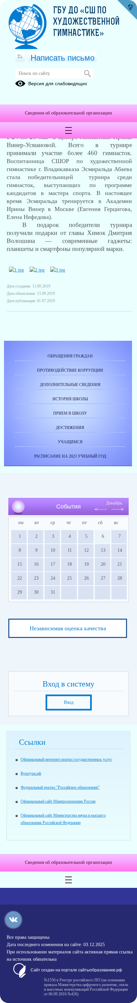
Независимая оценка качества (68, 628)
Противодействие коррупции (70, 370)
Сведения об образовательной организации (68, 112)
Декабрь (114, 503)
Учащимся (70, 442)
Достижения (70, 427)
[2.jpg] (37, 270)
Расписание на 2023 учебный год (70, 456)
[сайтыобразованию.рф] (127, 10)
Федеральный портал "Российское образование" (60, 787)
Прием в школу (70, 413)
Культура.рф (31, 773)
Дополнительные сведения (70, 384)
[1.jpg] (16, 270)
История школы (70, 399)
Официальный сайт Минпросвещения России (58, 801)
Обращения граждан (70, 356)
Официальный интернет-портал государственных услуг (66, 759)
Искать (87, 74)
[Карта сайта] (20, 57)
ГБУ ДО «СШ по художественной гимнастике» (86, 22)
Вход (68, 702)
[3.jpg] (57, 270)
